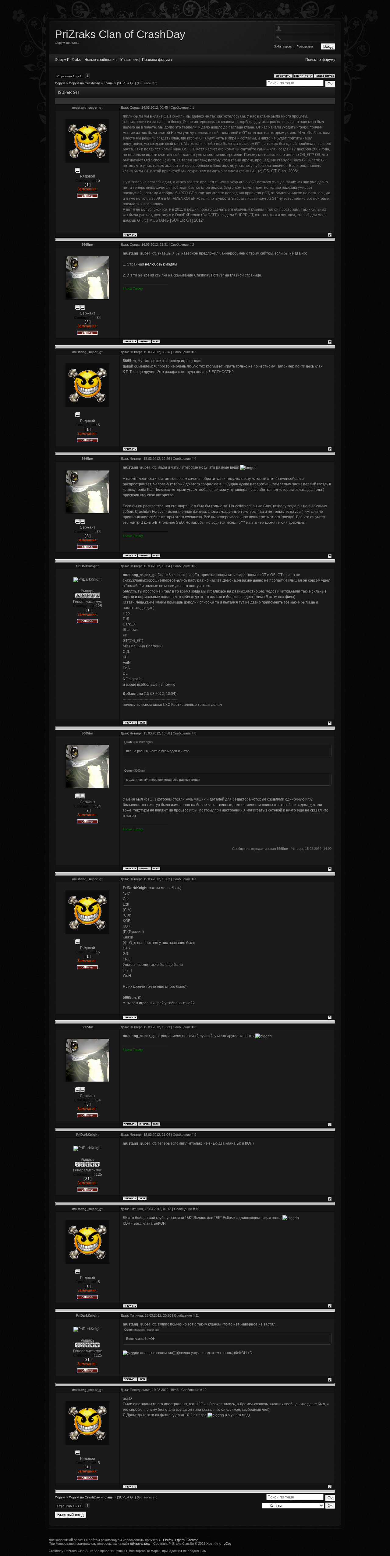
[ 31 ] (87, 610)
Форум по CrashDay (84, 83)
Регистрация (305, 46)
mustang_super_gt (87, 107)
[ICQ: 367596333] (142, 722)
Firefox (168, 1540)
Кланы (108, 83)
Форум (60, 83)
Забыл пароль (283, 46)
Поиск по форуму (320, 60)
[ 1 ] (87, 185)
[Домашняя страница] (156, 341)
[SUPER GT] (126, 83)
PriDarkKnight (87, 566)
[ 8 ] (87, 322)
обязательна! (140, 1543)
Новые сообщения (100, 60)
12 (205, 1390)
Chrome (192, 1540)
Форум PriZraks (68, 60)
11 (197, 1315)
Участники (129, 60)
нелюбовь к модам (161, 264)
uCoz (228, 1543)
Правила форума (157, 60)
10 (197, 1209)
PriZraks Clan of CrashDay (120, 34)
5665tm (87, 244)
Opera (180, 1540)
